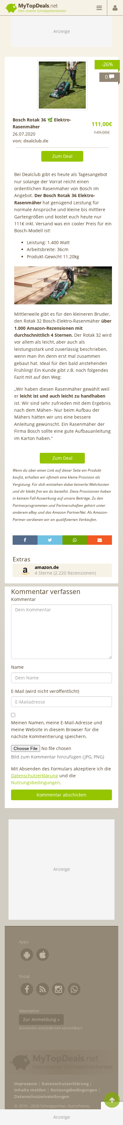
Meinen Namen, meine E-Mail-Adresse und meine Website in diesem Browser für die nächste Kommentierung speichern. (56, 730)
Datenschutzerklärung (34, 776)
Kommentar (23, 599)
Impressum (25, 1083)
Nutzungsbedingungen (35, 782)
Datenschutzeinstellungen (41, 1096)
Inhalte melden (30, 1090)
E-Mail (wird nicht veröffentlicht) (45, 691)
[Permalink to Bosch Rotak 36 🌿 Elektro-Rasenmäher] (62, 85)
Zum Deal (62, 156)
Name (17, 667)
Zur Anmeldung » (41, 1019)
